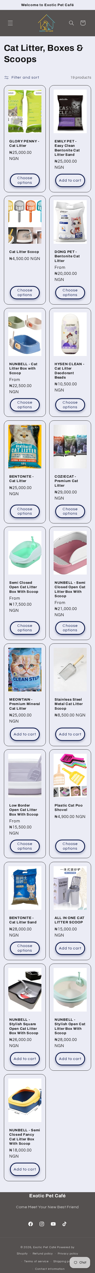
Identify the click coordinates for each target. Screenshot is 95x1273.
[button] (10, 22)
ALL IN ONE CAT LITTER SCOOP (70, 920)
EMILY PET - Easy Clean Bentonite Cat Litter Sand (67, 148)
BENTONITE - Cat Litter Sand (23, 920)
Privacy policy (68, 1253)
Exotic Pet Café (44, 1247)
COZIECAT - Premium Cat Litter (66, 480)
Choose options (24, 180)
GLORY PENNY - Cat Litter (24, 143)
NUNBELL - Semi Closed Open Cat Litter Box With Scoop (70, 589)
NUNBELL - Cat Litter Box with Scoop (23, 368)
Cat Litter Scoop (24, 252)
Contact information (50, 1269)
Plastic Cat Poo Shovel (69, 807)
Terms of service (36, 1261)
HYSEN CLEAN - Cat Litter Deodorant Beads (69, 370)
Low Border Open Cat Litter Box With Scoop (23, 809)
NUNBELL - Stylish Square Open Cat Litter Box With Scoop (23, 1026)
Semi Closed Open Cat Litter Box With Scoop (23, 587)
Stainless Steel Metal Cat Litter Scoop (69, 703)
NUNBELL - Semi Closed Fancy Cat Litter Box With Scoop (24, 1136)
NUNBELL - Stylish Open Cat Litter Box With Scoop (70, 1026)
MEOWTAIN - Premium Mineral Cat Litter (24, 703)
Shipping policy (64, 1261)
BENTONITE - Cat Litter (21, 478)
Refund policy (43, 1253)
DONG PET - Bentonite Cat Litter (67, 256)
